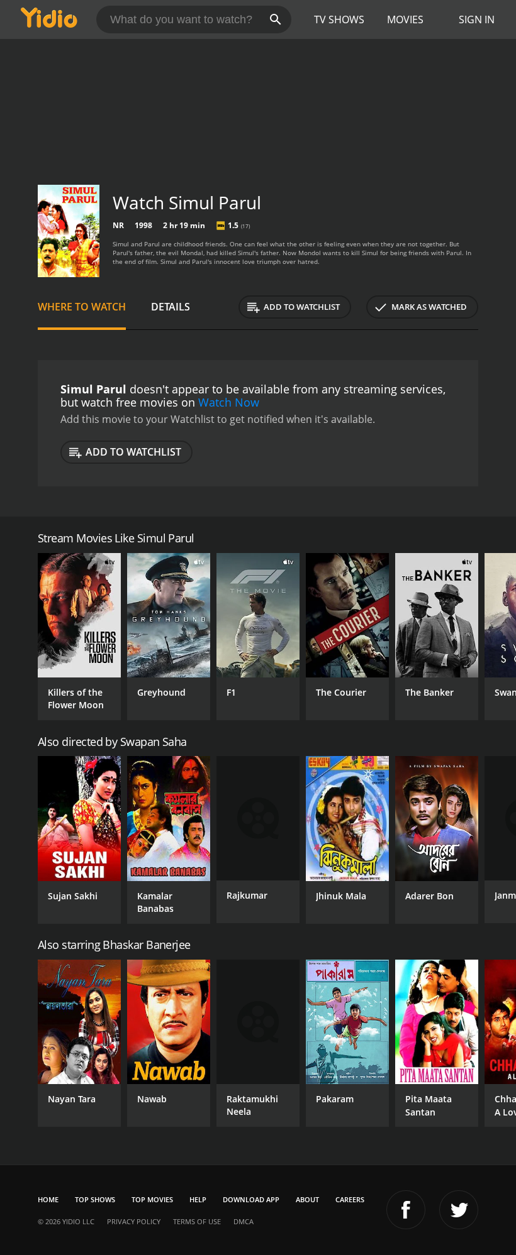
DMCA (243, 1221)
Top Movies (152, 1199)
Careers (349, 1199)
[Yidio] (49, 19)
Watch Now (228, 402)
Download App (251, 1199)
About (307, 1199)
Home (48, 1199)
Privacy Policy (133, 1221)
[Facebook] (405, 1209)
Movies (405, 19)
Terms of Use (197, 1221)
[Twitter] (458, 1209)
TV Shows (339, 19)
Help (197, 1199)
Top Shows (95, 1199)
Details (170, 307)
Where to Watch (82, 307)
